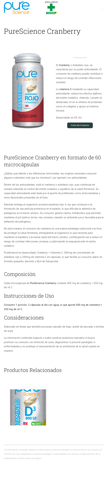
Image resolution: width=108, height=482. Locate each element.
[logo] (17, 2)
